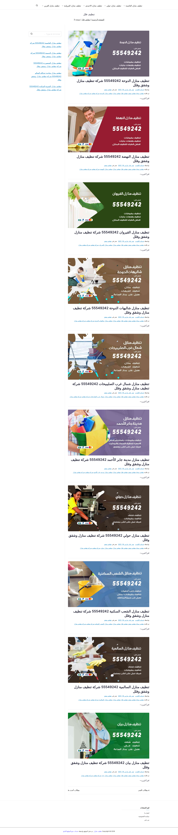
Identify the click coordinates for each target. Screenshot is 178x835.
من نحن (146, 820)
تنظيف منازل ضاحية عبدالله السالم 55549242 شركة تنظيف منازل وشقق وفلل (46, 76)
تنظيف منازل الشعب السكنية (103, 624)
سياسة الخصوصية (144, 816)
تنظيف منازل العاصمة (134, 6)
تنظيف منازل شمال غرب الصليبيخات (101, 397)
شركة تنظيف (95, 93)
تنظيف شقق (108, 89)
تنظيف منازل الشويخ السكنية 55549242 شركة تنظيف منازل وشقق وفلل (45, 88)
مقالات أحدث (74, 790)
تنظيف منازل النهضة (106, 169)
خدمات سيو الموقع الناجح (70, 831)
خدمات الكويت (139, 89)
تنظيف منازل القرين (51, 6)
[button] (125, 5)
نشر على (126, 89)
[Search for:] (45, 34)
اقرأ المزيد (145, 98)
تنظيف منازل (116, 93)
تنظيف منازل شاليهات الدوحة (103, 321)
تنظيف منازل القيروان (105, 245)
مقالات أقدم (143, 790)
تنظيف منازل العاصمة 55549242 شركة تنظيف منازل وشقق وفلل (45, 44)
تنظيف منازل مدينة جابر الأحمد (103, 472)
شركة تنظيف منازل (85, 93)
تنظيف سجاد (140, 93)
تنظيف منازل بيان (107, 775)
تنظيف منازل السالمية (105, 700)
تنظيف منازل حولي (114, 6)
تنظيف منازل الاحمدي (93, 6)
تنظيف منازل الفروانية (72, 6)
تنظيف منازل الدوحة (106, 93)
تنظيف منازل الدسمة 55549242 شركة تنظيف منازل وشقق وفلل (45, 54)
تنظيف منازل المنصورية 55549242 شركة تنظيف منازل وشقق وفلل (47, 64)
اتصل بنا (146, 813)
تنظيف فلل (124, 93)
